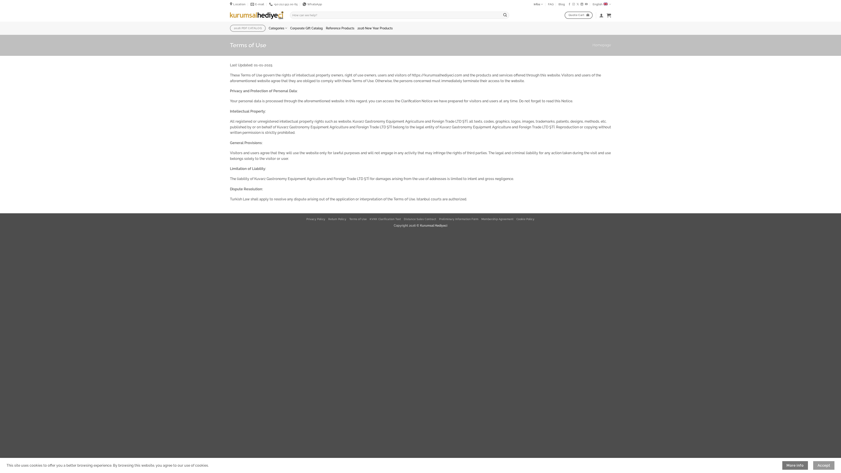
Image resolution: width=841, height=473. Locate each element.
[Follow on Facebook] (569, 4)
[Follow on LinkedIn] (582, 4)
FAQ (551, 4)
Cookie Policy (525, 219)
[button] (609, 15)
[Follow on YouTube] (586, 4)
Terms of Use (358, 219)
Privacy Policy (315, 219)
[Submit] (505, 15)
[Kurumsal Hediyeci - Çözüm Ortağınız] (256, 15)
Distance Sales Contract (420, 219)
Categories (276, 28)
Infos (537, 4)
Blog (561, 4)
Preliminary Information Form (458, 219)
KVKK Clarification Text (385, 219)
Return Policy (337, 219)
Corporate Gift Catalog (306, 28)
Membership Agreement (497, 219)
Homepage (602, 45)
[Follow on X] (577, 4)
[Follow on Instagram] (573, 4)
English (597, 4)
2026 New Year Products (375, 28)
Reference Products (340, 28)
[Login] (601, 15)
